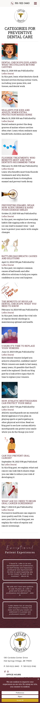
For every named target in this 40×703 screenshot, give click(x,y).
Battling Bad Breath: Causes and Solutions (19, 257)
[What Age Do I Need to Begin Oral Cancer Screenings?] (10, 490)
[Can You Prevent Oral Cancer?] (10, 445)
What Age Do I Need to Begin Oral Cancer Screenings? (19, 502)
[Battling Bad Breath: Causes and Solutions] (10, 246)
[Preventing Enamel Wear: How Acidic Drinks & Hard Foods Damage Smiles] (10, 195)
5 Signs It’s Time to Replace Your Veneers (18, 347)
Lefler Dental (8, 73)
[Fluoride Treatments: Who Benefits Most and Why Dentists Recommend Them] (10, 147)
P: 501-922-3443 (11, 666)
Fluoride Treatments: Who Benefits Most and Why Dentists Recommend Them (18, 160)
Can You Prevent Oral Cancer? (16, 456)
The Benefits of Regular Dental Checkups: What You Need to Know (19, 303)
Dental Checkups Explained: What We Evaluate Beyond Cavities (19, 64)
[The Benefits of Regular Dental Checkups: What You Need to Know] (10, 291)
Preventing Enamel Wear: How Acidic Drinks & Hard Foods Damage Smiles (18, 207)
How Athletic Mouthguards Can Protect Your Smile (19, 402)
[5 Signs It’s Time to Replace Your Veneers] (10, 335)
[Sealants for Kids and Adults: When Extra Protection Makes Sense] (10, 99)
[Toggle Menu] (35, 3)
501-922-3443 (22, 3)
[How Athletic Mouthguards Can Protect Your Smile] (10, 390)
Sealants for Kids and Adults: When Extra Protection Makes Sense (17, 112)
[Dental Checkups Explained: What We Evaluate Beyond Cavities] (10, 52)
